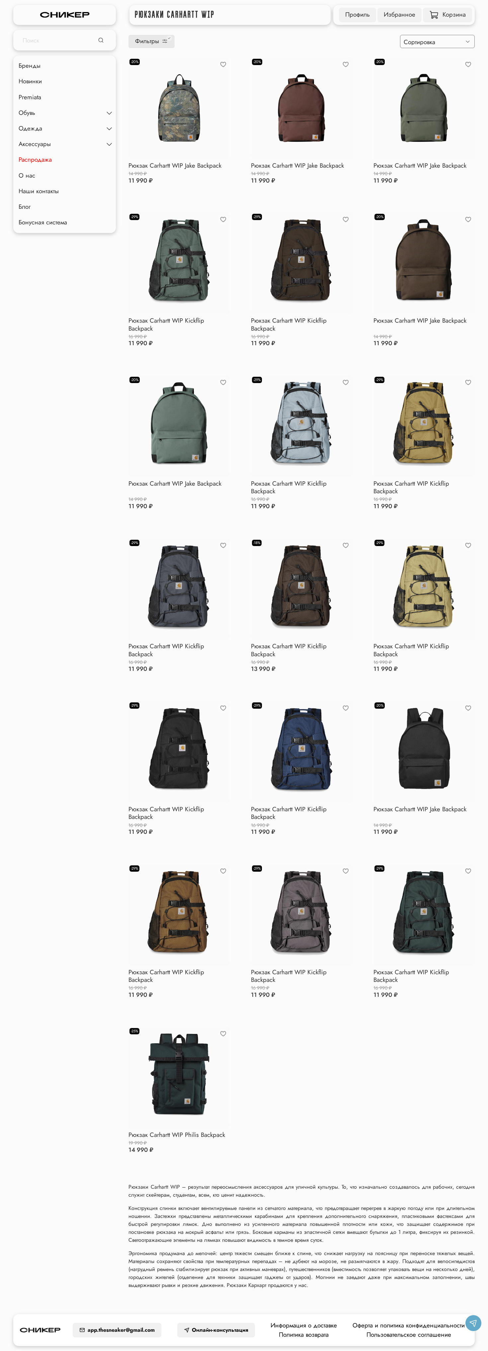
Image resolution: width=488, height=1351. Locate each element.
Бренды (30, 65)
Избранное (399, 14)
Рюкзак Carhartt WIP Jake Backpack (174, 165)
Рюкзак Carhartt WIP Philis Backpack (176, 1134)
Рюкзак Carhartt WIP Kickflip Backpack (166, 324)
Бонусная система (43, 222)
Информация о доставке (304, 1325)
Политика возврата (304, 1334)
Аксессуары (35, 143)
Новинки (30, 81)
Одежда (30, 128)
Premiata (30, 97)
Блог (25, 206)
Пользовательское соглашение (408, 1334)
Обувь (27, 112)
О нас (27, 175)
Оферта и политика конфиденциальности (409, 1325)
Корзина (454, 14)
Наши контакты (39, 191)
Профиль (357, 14)
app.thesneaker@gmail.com (121, 1330)
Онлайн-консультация (220, 1330)
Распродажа (35, 159)
